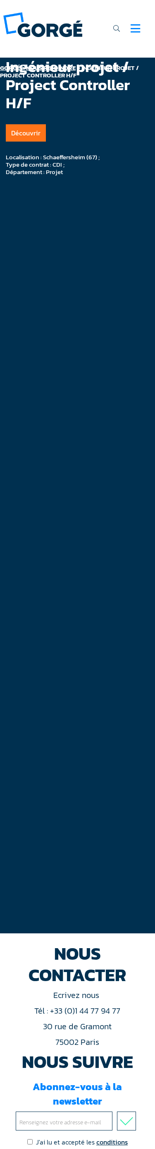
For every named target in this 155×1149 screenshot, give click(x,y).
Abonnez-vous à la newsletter (77, 1093)
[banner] (42, 24)
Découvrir (26, 133)
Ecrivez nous (77, 995)
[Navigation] (135, 28)
